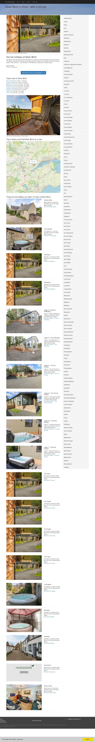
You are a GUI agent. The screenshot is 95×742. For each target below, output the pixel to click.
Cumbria (66, 150)
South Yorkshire (68, 404)
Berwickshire (67, 51)
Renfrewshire (67, 361)
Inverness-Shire (68, 219)
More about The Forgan (49, 535)
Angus (65, 21)
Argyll (65, 25)
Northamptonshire (68, 332)
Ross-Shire (67, 365)
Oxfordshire (67, 345)
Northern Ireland (68, 335)
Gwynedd (66, 203)
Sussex (66, 421)
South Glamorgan (68, 394)
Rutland (66, 371)
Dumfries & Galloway (69, 167)
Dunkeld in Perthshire (11, 88)
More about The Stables (49, 591)
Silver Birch (33, 161)
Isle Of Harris (67, 239)
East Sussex (67, 183)
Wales (65, 434)
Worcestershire (68, 464)
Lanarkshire (67, 282)
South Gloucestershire (70, 398)
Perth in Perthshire (10, 81)
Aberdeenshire (68, 18)
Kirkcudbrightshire (68, 276)
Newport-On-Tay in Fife (11, 83)
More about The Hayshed (50, 235)
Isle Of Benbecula (68, 233)
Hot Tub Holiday (10, 2)
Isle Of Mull (67, 246)
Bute (65, 58)
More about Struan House (50, 692)
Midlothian (66, 305)
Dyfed (65, 177)
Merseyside (67, 295)
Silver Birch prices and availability (32, 73)
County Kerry (67, 124)
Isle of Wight (67, 262)
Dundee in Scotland (11, 82)
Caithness (66, 61)
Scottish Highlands (69, 381)
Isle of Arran (67, 223)
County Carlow (68, 111)
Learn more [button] (20, 739)
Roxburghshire (68, 368)
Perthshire (66, 355)
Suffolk (66, 414)
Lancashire (67, 285)
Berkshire (66, 45)
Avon (65, 28)
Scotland (66, 375)
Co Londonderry (68, 97)
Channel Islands (68, 74)
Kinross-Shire (67, 272)
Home (18, 2)
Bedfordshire (67, 41)
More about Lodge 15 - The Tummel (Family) (50, 401)
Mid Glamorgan (68, 299)
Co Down (66, 94)
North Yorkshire (68, 328)
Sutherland (67, 424)
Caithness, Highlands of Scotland (72, 64)
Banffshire (66, 38)
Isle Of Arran (67, 226)
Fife (65, 193)
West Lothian (67, 444)
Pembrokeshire (68, 352)
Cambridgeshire (68, 68)
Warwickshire (67, 437)
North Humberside (69, 322)
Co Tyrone (66, 101)
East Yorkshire (68, 186)
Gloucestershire (68, 196)
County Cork (67, 114)
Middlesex (66, 302)
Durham (66, 173)
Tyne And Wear (68, 431)
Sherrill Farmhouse (36, 720)
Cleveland (66, 84)
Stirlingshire (67, 411)
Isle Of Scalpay (68, 252)
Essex (65, 190)
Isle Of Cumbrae (68, 236)
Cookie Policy (3, 722)
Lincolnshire (67, 292)
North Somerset (68, 325)
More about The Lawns (49, 563)
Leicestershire (67, 289)
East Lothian (67, 180)
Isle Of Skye (67, 256)
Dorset (65, 160)
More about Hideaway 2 (49, 289)
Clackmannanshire (69, 81)
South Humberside (69, 401)
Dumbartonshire (68, 163)
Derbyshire (67, 153)
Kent (65, 266)
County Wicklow (68, 147)
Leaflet (59, 192)
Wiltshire (66, 461)
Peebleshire (67, 348)
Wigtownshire (67, 457)
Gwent (65, 200)
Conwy (66, 104)
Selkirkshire (67, 385)
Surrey (65, 418)
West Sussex (67, 451)
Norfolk (66, 315)
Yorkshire (66, 467)
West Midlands (68, 447)
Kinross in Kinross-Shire (12, 86)
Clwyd (65, 87)
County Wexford (68, 144)
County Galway (68, 120)
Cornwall (66, 107)
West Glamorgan (68, 441)
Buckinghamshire (68, 54)
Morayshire (67, 312)
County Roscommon (69, 137)
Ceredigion (67, 71)
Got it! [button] (87, 739)
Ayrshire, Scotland (68, 35)
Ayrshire (66, 31)
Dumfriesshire (67, 170)
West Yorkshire (68, 454)
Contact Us (34, 2)
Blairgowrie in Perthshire (12, 85)
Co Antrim (66, 91)
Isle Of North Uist (68, 249)
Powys (65, 358)
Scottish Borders (68, 378)
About (28, 2)
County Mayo (67, 134)
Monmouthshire (68, 309)
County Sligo (67, 140)
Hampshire (67, 206)
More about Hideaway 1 (49, 261)
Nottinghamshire (68, 342)
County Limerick (68, 130)
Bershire (66, 48)
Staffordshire (67, 408)
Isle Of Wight (67, 259)
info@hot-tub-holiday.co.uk (74, 719)
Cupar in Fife (9, 91)
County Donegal (68, 117)
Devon (65, 157)
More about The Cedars (49, 508)
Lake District (67, 279)
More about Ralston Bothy (50, 206)
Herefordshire (67, 210)
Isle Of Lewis (67, 243)
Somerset (66, 391)
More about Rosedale (49, 616)
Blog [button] (23, 2)
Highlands (66, 216)
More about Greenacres (49, 672)
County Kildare (68, 127)
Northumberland (68, 338)
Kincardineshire (68, 269)
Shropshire (67, 388)
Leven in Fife (9, 92)
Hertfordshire (67, 213)
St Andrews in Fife (10, 89)
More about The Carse (49, 480)
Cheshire (66, 78)
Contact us (2, 720)
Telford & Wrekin (68, 427)
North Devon (67, 319)
